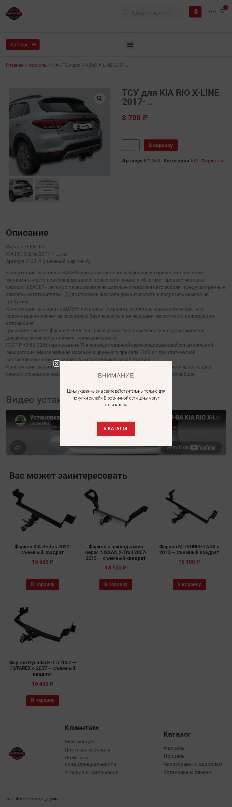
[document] (116, 403)
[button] (56, 363)
